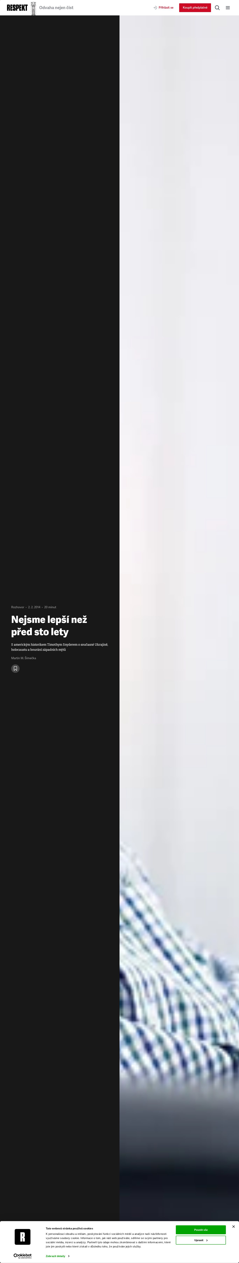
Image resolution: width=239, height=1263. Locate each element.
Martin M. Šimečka (23, 658)
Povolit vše (201, 1229)
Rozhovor (17, 607)
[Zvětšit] (179, 639)
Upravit (198, 1239)
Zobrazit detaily (55, 1256)
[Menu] (228, 8)
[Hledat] (217, 8)
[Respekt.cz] (17, 8)
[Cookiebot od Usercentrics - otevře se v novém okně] (22, 1256)
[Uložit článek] (15, 668)
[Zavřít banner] (233, 1226)
